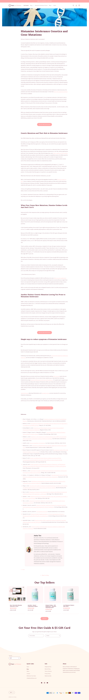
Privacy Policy (47, 673)
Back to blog (45, 575)
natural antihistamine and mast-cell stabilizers (42, 380)
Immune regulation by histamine (37, 443)
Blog (28, 669)
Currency (10, 655)
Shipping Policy (48, 666)
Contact (28, 673)
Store (28, 666)
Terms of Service (48, 671)
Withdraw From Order (31, 675)
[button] (31, 5)
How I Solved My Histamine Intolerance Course (16, 606)
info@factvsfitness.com (31, 678)
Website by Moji (48, 675)
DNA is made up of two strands (60, 153)
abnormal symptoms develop (60, 91)
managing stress (45, 393)
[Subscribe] (59, 635)
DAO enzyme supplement (60, 278)
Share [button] (23, 569)
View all (44, 618)
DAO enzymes (56, 376)
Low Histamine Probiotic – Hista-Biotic (69, 606)
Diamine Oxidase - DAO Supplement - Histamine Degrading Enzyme (51, 606)
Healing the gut (24, 393)
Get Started (26, 5)
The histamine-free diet (41, 511)
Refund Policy (48, 669)
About (28, 671)
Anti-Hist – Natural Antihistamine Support (33, 606)
